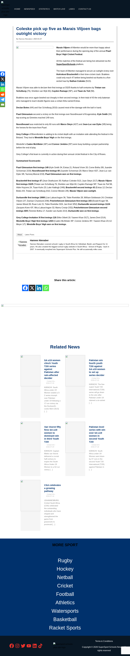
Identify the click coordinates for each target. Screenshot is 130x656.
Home (17, 9)
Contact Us (84, 9)
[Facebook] (2, 74)
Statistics (44, 9)
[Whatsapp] (2, 89)
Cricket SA (50, 381)
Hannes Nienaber (39, 240)
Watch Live (59, 9)
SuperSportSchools (66, 64)
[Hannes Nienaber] (23, 243)
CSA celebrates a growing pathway (52, 488)
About (20, 235)
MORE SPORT (65, 545)
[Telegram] (2, 99)
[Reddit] (2, 94)
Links (72, 9)
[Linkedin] (2, 84)
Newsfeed (29, 9)
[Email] (2, 104)
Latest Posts (29, 235)
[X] (2, 79)
